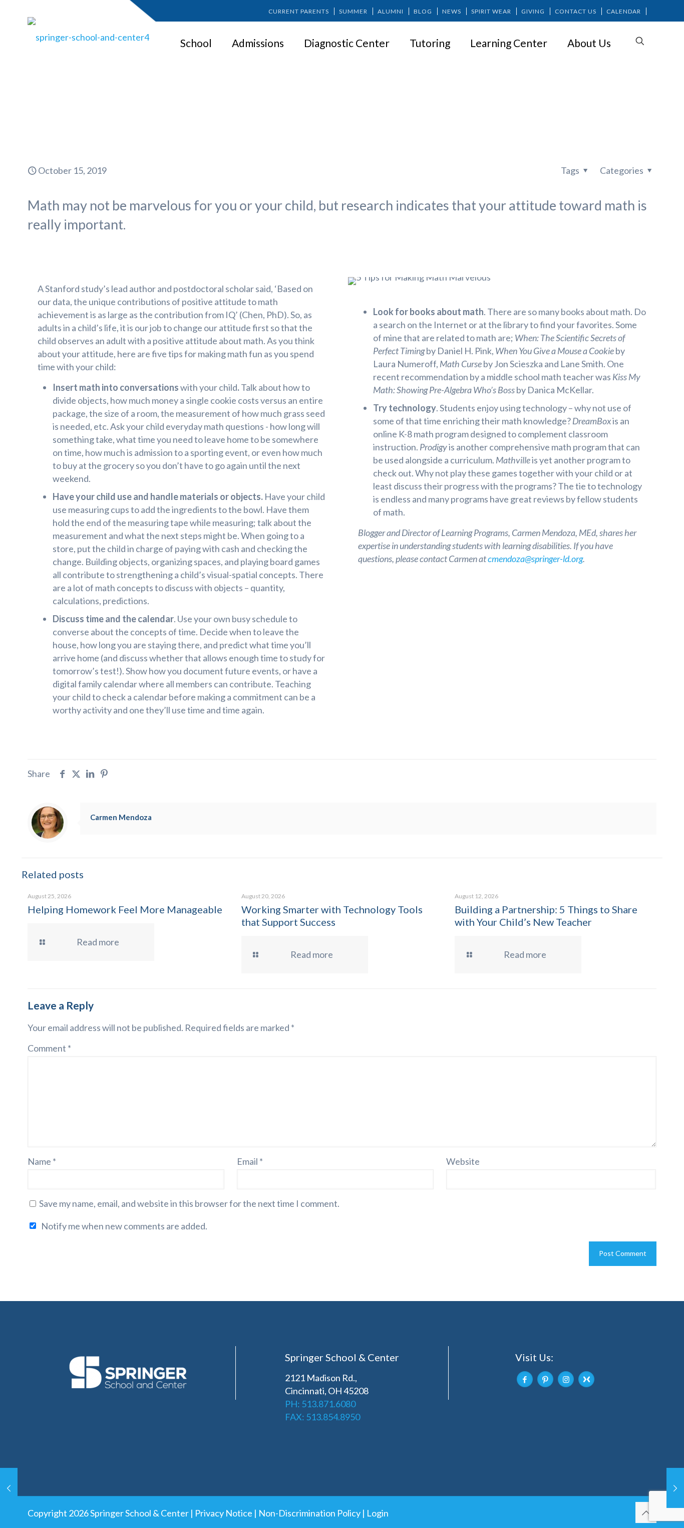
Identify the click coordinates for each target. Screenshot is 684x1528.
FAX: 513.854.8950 (322, 1416)
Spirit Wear (491, 11)
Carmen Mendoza (121, 817)
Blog (423, 11)
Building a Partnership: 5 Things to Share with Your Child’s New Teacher (546, 915)
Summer (353, 11)
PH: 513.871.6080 (320, 1403)
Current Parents (298, 11)
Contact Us (575, 11)
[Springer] (90, 36)
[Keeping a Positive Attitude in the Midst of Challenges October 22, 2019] (675, 1488)
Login (378, 1512)
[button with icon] (525, 1379)
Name (42, 1161)
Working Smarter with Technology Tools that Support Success (332, 915)
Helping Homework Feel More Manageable (125, 909)
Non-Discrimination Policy (309, 1512)
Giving (533, 11)
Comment (49, 1048)
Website (463, 1161)
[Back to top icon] (645, 1512)
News (451, 11)
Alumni (391, 11)
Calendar (623, 11)
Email (250, 1161)
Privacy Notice (223, 1512)
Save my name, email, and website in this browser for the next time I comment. (189, 1203)
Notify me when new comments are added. (124, 1225)
